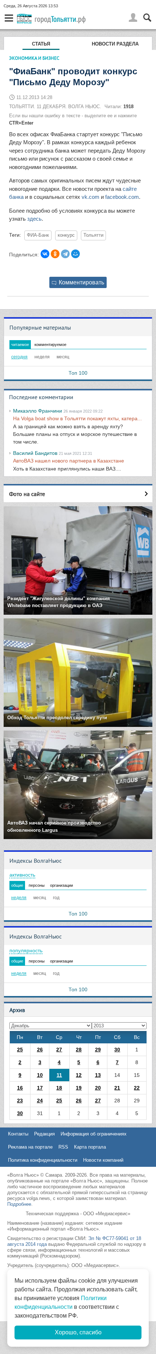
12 (79, 1075)
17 (40, 1087)
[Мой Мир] (75, 253)
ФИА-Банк (38, 235)
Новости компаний (103, 1160)
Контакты (18, 1134)
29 (98, 1049)
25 (20, 1049)
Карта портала (90, 1147)
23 (20, 1100)
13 (98, 1075)
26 (40, 1049)
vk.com (91, 197)
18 (59, 1087)
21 (117, 1087)
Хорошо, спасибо (78, 1332)
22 (137, 1087)
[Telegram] (65, 253)
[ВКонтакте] (45, 253)
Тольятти (93, 235)
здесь (34, 219)
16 (20, 1087)
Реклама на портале (30, 1147)
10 (40, 1075)
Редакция (44, 1134)
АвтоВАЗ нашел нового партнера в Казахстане (68, 461)
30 (117, 1049)
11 (59, 1075)
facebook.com (122, 197)
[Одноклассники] (55, 253)
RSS (63, 1147)
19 (79, 1087)
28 (79, 1049)
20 (98, 1087)
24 (40, 1100)
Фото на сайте (27, 494)
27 (59, 1049)
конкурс (66, 235)
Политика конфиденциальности (42, 1160)
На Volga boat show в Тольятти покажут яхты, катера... (77, 418)
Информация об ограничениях (94, 1134)
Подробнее (19, 1204)
